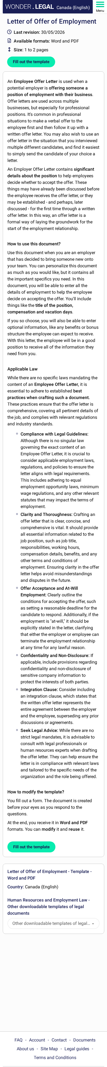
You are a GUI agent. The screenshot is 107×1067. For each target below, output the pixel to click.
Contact (59, 1040)
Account (37, 1040)
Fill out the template (31, 61)
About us (25, 1048)
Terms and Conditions (55, 1057)
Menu (100, 11)
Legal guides (76, 1048)
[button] (93, 924)
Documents (84, 1040)
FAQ (18, 1040)
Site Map (49, 1048)
